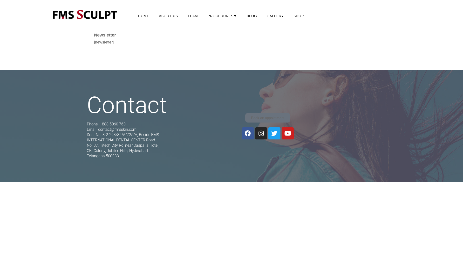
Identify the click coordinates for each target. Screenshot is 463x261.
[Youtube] (288, 133)
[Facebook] (248, 133)
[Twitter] (274, 133)
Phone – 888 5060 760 (106, 124)
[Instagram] (261, 133)
